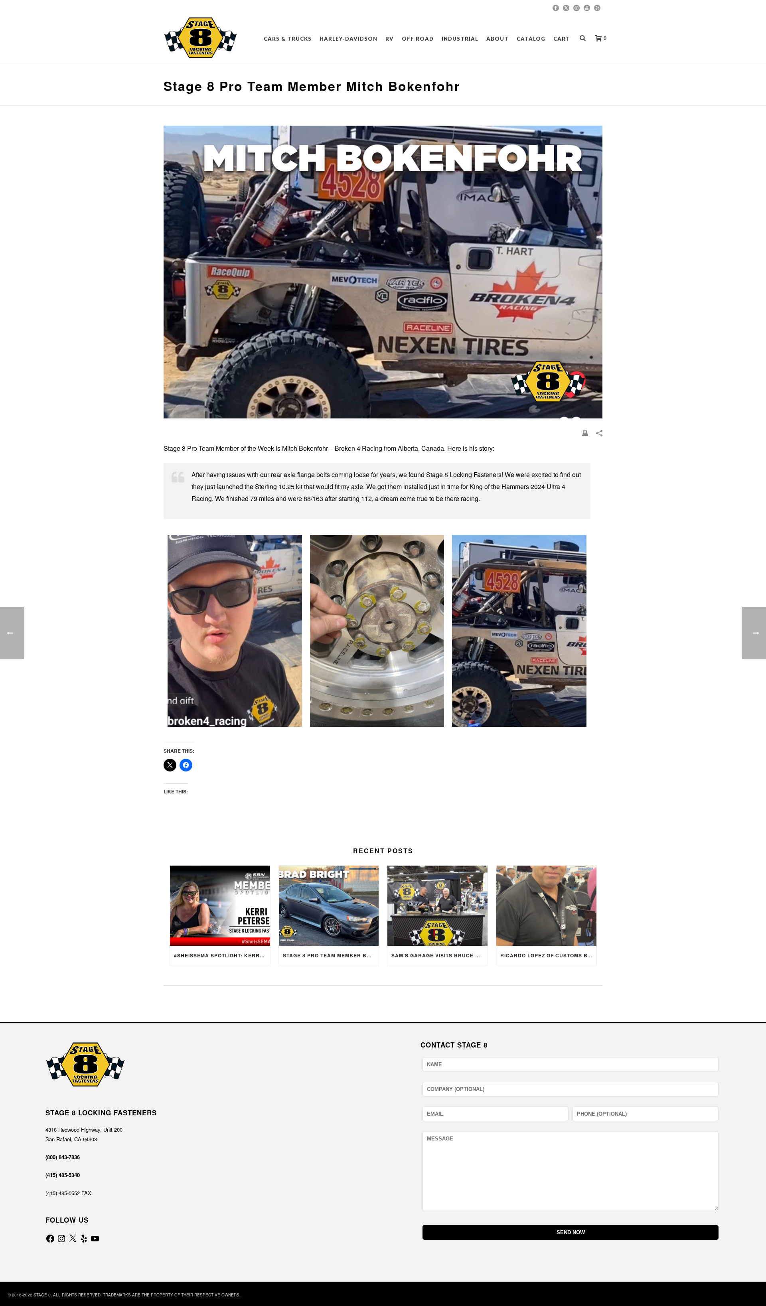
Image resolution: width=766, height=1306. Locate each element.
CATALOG (531, 39)
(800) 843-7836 (62, 1157)
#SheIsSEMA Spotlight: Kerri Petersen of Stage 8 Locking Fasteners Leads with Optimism (222, 955)
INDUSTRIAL (460, 39)
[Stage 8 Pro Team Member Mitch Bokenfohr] (235, 631)
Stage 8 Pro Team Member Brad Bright (331, 955)
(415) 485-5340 (62, 1175)
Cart (561, 39)
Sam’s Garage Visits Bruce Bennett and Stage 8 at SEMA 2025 (439, 955)
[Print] (585, 432)
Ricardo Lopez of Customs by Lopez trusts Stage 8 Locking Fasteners (548, 955)
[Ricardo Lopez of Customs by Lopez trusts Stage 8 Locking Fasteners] (546, 906)
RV (389, 39)
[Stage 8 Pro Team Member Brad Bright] (329, 906)
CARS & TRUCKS (288, 39)
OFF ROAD (418, 39)
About (497, 39)
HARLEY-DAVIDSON (348, 39)
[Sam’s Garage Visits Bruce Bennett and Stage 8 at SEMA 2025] (437, 906)
